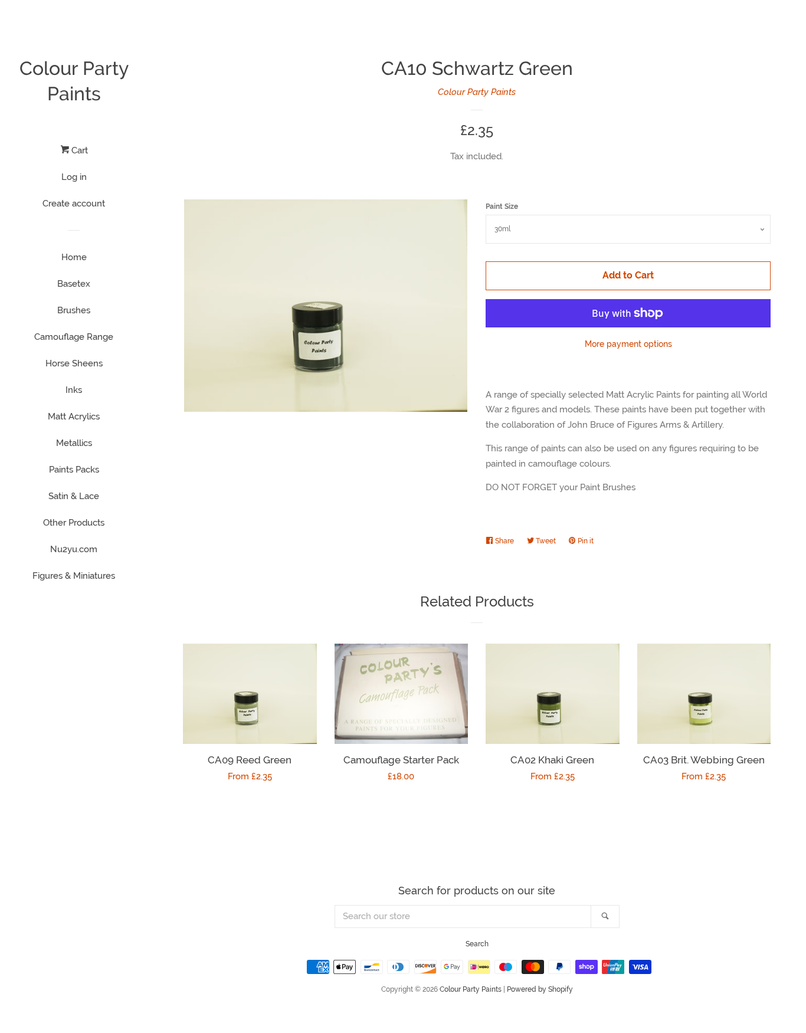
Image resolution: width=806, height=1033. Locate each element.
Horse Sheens (74, 363)
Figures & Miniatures (73, 575)
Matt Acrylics (74, 416)
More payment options (628, 344)
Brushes (73, 310)
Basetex (73, 283)
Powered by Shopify (540, 989)
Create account (73, 203)
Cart (78, 150)
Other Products (73, 522)
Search (477, 944)
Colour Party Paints (74, 80)
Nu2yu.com (73, 549)
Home (74, 257)
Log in (74, 177)
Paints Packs (74, 469)
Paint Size (502, 206)
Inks (73, 390)
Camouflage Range (73, 337)
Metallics (74, 443)
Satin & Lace (73, 496)
